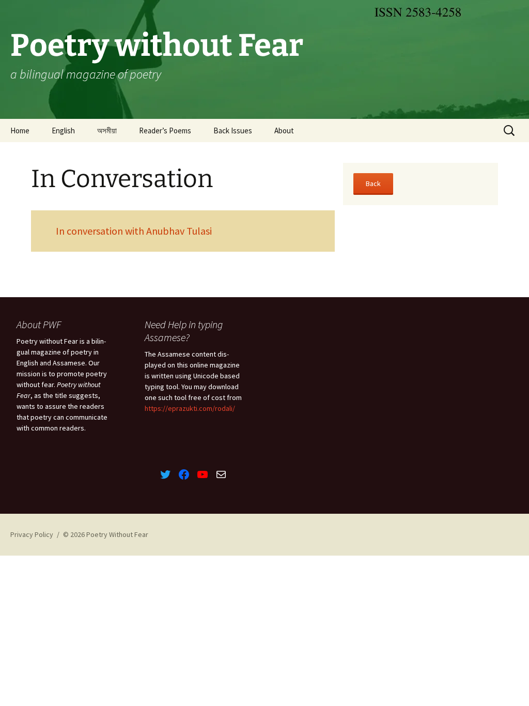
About (284, 130)
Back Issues (232, 130)
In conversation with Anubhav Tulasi (134, 230)
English (63, 130)
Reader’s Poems (165, 130)
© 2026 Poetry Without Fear (105, 534)
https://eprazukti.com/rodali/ (190, 408)
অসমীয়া (107, 130)
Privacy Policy (31, 534)
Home (19, 130)
